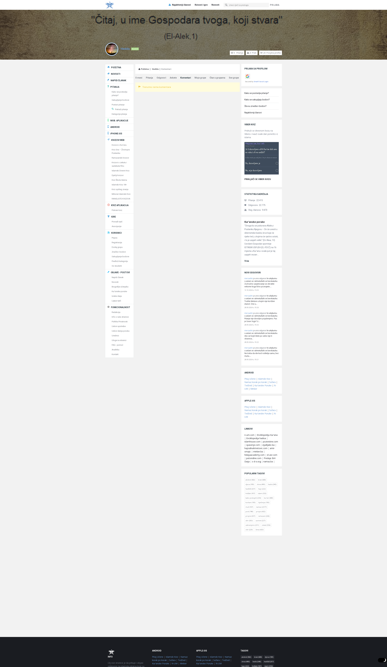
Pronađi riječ (117, 222)
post (249, 511)
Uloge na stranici (119, 340)
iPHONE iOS (116, 133)
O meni (138, 78)
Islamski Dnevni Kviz (120, 171)
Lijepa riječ (116, 301)
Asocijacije (116, 226)
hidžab (250, 493)
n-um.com (249, 434)
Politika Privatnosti (120, 321)
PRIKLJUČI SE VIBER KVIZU (257, 179)
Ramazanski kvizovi (120, 158)
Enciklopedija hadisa (256, 438)
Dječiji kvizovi (118, 175)
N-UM (174, 663)
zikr (249, 529)
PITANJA (114, 87)
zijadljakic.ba (268, 444)
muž (249, 507)
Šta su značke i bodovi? (255, 106)
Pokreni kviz (117, 210)
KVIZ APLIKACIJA (119, 205)
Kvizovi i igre (201, 5)
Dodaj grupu (117, 247)
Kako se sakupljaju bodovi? (257, 99)
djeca (250, 484)
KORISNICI (116, 233)
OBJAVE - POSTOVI (120, 272)
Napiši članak (118, 277)
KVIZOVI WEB (117, 140)
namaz (261, 507)
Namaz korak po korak (255, 382)
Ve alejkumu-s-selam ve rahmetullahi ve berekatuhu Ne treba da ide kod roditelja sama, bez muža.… (261, 352)
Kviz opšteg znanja (120, 189)
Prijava (114, 238)
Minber (253, 388)
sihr (249, 520)
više (246, 261)
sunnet (260, 520)
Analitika (115, 350)
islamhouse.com (252, 441)
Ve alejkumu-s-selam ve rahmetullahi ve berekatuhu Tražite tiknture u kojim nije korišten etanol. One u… (260, 299)
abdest (250, 480)
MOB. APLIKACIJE (119, 120)
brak (262, 480)
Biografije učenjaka (120, 287)
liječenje (263, 502)
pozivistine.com (270, 441)
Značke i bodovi (119, 252)
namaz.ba (268, 461)
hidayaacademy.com (254, 454)
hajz (262, 489)
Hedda (125, 49)
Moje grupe (200, 78)
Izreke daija (117, 296)
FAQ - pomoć (117, 345)
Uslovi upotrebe (119, 326)
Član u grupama (217, 78)
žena (259, 529)
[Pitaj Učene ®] (120, 5)
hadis (272, 484)
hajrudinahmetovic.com (255, 448)
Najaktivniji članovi (181, 5)
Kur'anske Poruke (263, 385)
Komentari (185, 78)
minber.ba (258, 451)
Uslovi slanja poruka (120, 331)
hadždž (250, 489)
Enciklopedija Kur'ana (267, 434)
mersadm (248, 278)
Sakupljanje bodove (120, 100)
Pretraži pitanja (121, 109)
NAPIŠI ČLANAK (118, 80)
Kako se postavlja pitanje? (256, 93)
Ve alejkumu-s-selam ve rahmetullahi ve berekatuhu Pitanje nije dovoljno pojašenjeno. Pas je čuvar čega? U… (260, 317)
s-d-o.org (256, 461)
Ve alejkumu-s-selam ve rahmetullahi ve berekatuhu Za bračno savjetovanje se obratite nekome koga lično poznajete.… (260, 282)
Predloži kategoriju (120, 261)
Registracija (117, 242)
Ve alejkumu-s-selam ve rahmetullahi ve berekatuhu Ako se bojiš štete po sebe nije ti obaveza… (260, 334)
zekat (266, 525)
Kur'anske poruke (254, 222)
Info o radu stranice (120, 317)
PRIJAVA (274, 5)
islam (262, 493)
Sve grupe (234, 78)
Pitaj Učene (250, 378)
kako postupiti (253, 498)
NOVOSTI (115, 74)
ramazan (263, 516)
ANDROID (115, 127)
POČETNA (116, 67)
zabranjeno (252, 525)
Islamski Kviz (264, 378)
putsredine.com (253, 458)
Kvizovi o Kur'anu (119, 145)
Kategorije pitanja (119, 114)
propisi (250, 516)
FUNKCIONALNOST (120, 307)
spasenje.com (253, 444)
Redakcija (116, 312)
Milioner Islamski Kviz (121, 194)
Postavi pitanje (118, 105)
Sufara (272, 382)
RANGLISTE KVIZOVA (121, 199)
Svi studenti (117, 266)
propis (260, 511)
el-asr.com (272, 454)
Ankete (173, 78)
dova (261, 484)
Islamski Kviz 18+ (119, 185)
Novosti (215, 5)
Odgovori (161, 78)
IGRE (113, 217)
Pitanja (238, 52)
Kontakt (115, 354)
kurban (250, 502)
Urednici (115, 335)
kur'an (268, 498)
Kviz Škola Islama (119, 180)
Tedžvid (248, 385)
